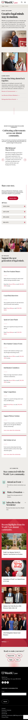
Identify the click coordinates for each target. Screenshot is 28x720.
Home (3, 6)
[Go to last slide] (3, 159)
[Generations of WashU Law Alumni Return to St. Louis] (14, 572)
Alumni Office (12, 284)
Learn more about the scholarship (12, 430)
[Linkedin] (5, 682)
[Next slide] (25, 159)
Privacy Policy (5, 717)
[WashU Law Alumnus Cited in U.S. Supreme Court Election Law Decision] (14, 545)
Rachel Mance (10, 404)
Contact (4, 708)
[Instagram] (3, 682)
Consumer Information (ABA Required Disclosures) (14, 715)
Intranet (4, 713)
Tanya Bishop (10, 308)
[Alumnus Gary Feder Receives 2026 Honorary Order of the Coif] (14, 599)
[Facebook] (8, 682)
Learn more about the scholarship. (12, 454)
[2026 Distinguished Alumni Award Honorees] (14, 626)
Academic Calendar (6, 710)
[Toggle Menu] (25, 2)
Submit (5, 701)
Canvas (3, 712)
